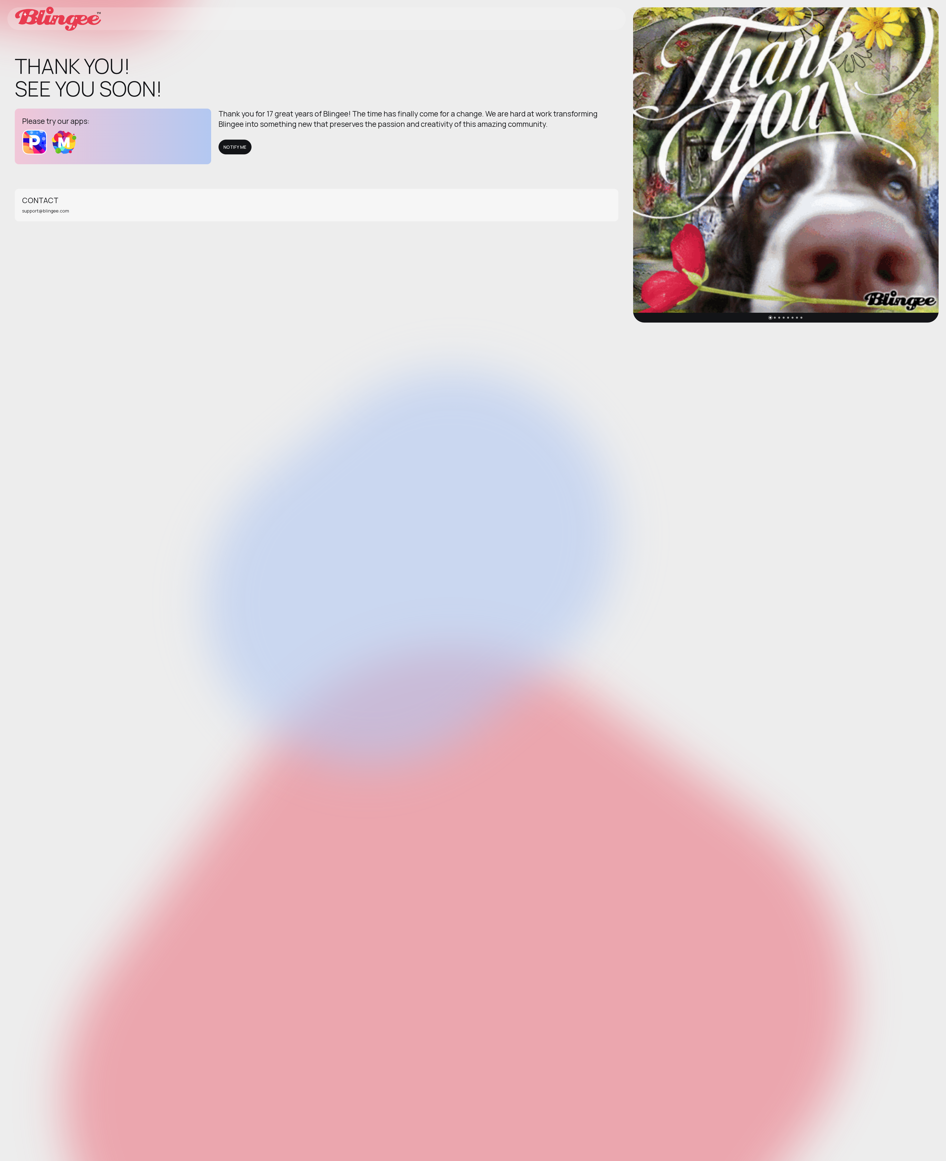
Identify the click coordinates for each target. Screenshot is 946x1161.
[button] (770, 318)
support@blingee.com (45, 211)
